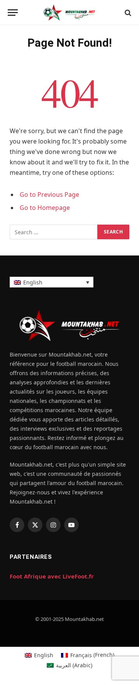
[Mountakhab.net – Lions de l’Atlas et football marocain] (69, 12)
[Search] (127, 12)
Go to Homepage (45, 207)
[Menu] (13, 12)
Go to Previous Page (49, 194)
